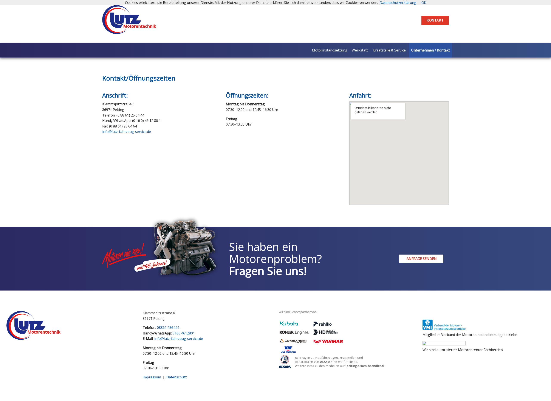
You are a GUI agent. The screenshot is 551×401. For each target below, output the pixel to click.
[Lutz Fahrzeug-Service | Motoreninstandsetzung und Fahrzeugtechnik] (129, 30)
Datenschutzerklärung (398, 2)
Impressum (152, 377)
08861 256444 (168, 327)
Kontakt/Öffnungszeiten (138, 78)
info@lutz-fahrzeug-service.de (126, 131)
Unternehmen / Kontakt (430, 50)
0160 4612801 (184, 333)
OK (423, 2)
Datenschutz (176, 377)
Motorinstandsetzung (329, 50)
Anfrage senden (421, 258)
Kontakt (435, 20)
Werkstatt (360, 50)
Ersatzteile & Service (389, 50)
